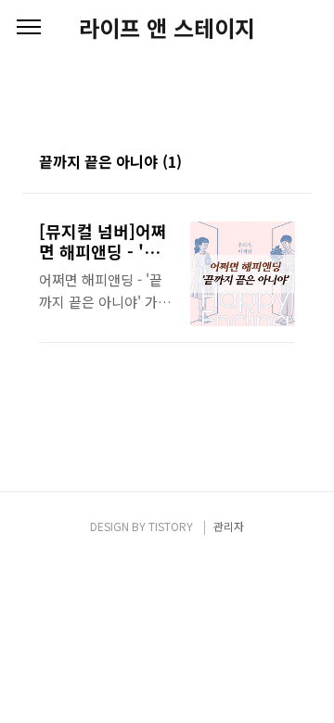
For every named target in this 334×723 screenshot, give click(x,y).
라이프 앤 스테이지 (167, 28)
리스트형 (284, 163)
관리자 (228, 526)
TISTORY (170, 526)
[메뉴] (28, 27)
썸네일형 (258, 163)
